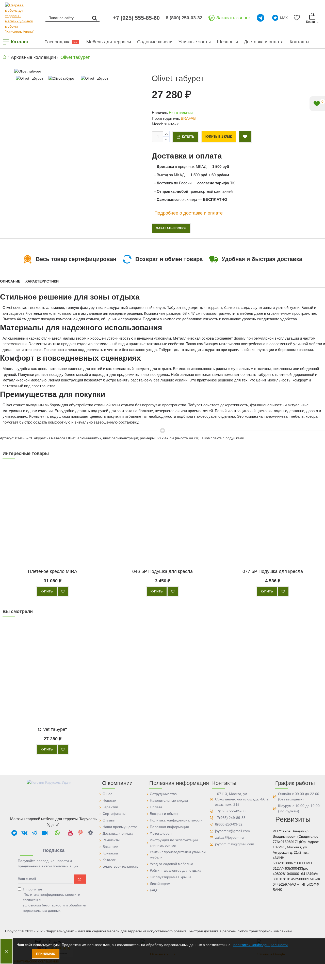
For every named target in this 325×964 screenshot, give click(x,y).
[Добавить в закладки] (245, 137)
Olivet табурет (52, 729)
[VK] (24, 832)
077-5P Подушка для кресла (272, 571)
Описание (10, 281)
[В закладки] (63, 591)
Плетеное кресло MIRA (52, 571)
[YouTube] (70, 832)
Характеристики (42, 281)
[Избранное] (298, 18)
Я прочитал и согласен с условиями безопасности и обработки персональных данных (54, 900)
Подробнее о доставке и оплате (188, 213)
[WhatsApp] (57, 832)
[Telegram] (261, 18)
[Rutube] (44, 832)
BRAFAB (188, 118)
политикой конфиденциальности (260, 945)
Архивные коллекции (33, 57)
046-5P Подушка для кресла (162, 571)
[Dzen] (90, 832)
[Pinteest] (80, 832)
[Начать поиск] (94, 17)
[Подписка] (80, 879)
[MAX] (14, 832)
